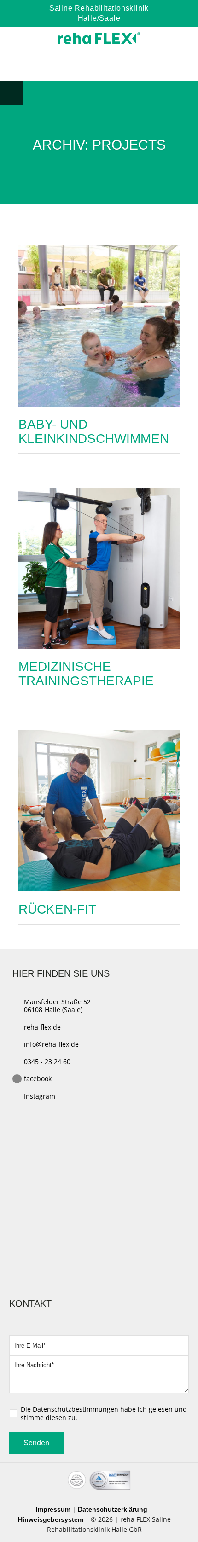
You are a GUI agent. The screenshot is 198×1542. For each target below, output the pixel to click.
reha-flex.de (42, 1027)
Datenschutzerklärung (112, 1509)
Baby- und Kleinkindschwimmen (93, 431)
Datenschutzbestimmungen (75, 1409)
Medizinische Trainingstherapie (86, 673)
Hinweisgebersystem (50, 1519)
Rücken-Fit (57, 909)
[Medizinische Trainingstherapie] (99, 568)
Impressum (53, 1509)
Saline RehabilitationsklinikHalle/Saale (99, 13)
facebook (38, 1078)
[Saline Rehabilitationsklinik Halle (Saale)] (99, 38)
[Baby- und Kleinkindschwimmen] (99, 325)
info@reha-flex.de (51, 1044)
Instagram (39, 1096)
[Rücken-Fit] (99, 810)
